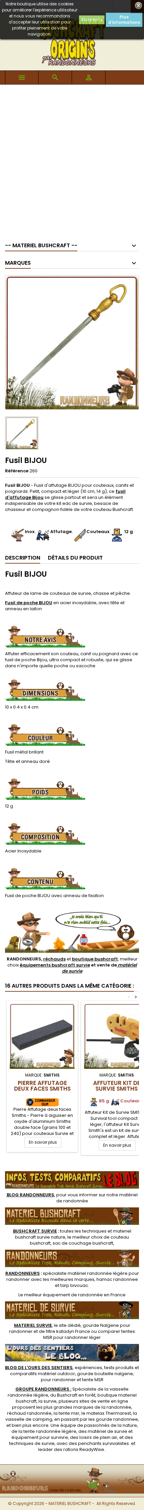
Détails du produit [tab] (75, 558)
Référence (16, 471)
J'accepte (92, 19)
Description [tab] (22, 558)
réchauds (54, 959)
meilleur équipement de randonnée (63, 1295)
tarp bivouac (74, 1285)
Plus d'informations (124, 19)
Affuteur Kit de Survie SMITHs (116, 1086)
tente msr (69, 1413)
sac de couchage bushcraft (83, 1243)
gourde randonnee (117, 1419)
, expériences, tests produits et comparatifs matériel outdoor (72, 1370)
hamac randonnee (117, 1279)
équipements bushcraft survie (55, 965)
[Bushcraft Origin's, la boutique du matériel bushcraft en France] (72, 1469)
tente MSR (92, 1379)
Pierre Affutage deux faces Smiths (42, 1086)
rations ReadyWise (83, 1449)
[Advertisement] (72, 160)
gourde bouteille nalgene (105, 1373)
